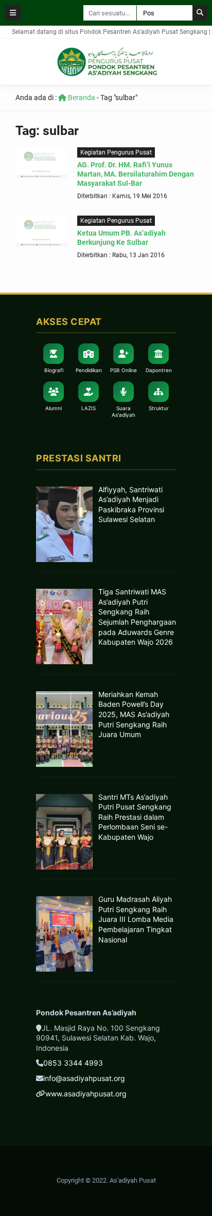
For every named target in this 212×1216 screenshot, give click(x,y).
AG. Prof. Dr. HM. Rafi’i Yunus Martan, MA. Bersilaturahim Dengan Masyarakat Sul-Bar (135, 174)
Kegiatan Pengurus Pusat (116, 152)
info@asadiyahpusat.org (84, 1078)
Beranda (80, 97)
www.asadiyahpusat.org (86, 1093)
